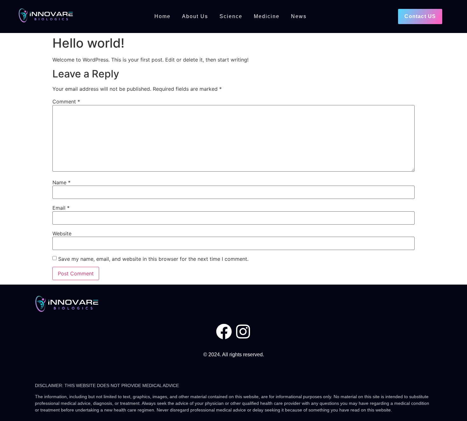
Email (61, 207)
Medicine (267, 16)
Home (162, 16)
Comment (66, 101)
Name (61, 182)
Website (61, 233)
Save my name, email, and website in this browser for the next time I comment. (153, 258)
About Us (195, 16)
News (299, 16)
